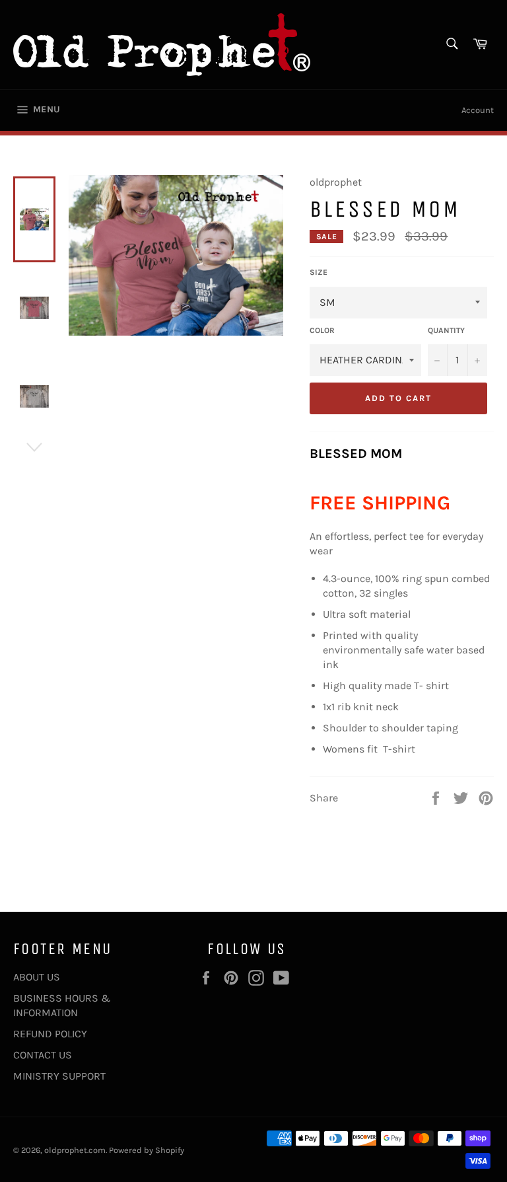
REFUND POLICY (50, 1033)
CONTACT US (42, 1055)
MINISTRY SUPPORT (59, 1076)
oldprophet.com (75, 1150)
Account (477, 110)
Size (318, 272)
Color (322, 330)
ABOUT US (36, 977)
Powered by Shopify (146, 1150)
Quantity (446, 330)
